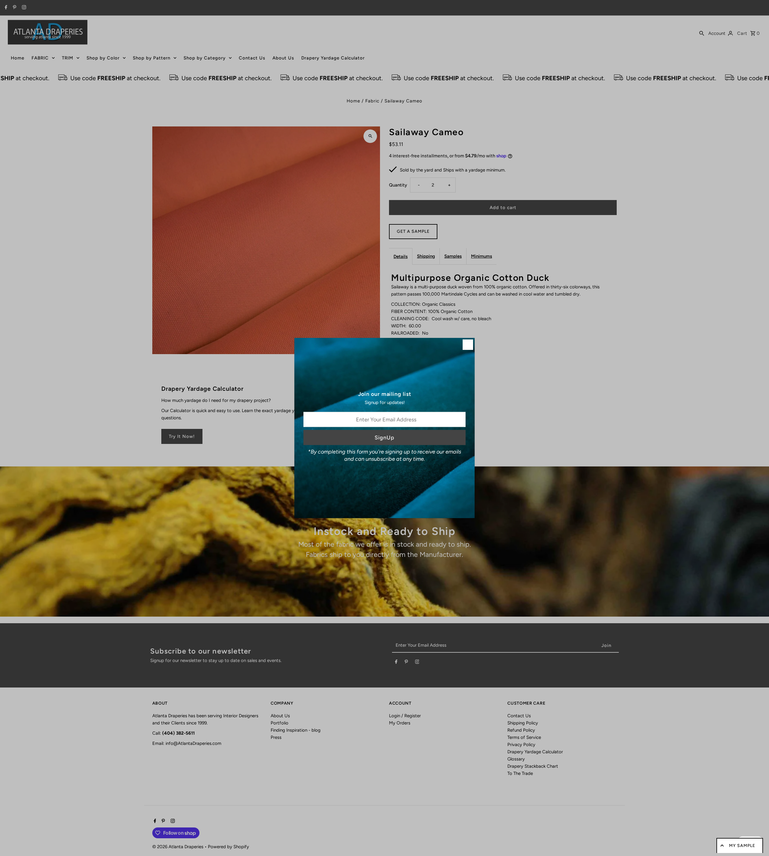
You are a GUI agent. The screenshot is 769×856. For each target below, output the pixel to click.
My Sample (742, 845)
